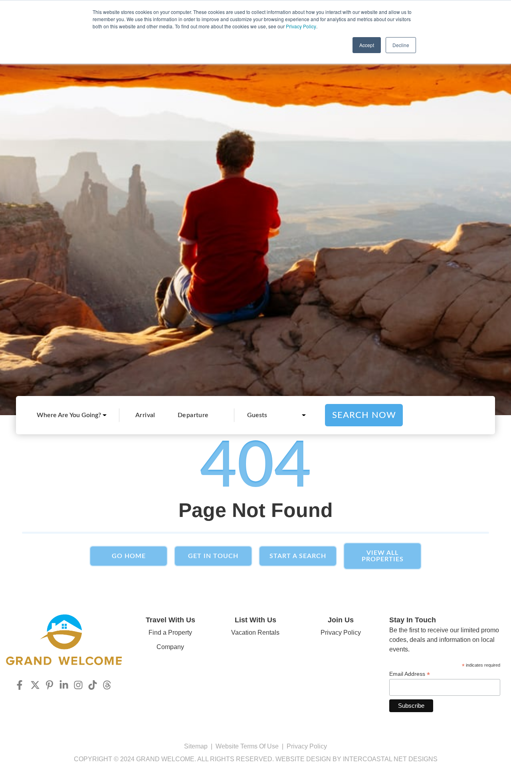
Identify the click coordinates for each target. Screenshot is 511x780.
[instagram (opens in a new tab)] (78, 685)
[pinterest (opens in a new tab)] (49, 685)
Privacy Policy (301, 26)
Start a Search (297, 556)
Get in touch (213, 556)
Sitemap (196, 746)
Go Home (129, 556)
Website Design (303, 759)
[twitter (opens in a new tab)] (35, 685)
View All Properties (383, 556)
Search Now (364, 415)
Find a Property (170, 632)
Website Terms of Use (247, 746)
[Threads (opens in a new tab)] (107, 685)
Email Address (409, 674)
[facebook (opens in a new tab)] (20, 685)
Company (170, 646)
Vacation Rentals (255, 632)
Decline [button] (400, 45)
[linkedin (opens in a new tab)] (63, 685)
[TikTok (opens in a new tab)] (92, 685)
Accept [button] (366, 45)
